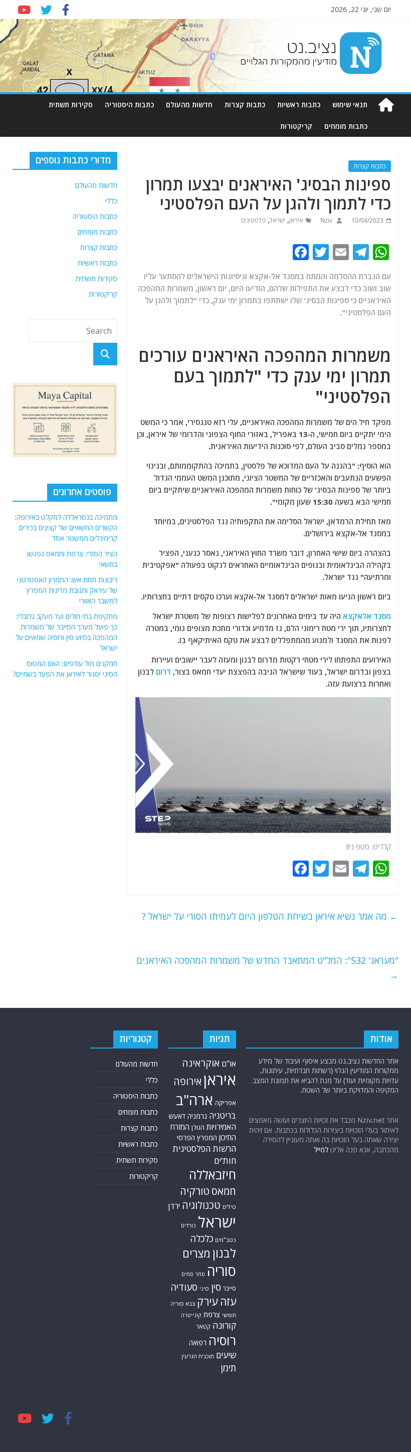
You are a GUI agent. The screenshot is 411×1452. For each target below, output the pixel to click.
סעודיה (183, 1287)
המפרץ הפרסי (197, 1137)
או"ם (229, 1063)
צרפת (211, 1314)
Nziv (325, 220)
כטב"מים (225, 1239)
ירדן (174, 1205)
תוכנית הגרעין (197, 1356)
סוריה (221, 1271)
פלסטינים (253, 220)
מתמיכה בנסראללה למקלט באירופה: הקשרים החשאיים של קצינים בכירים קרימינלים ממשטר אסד (66, 527)
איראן (296, 220)
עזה (228, 1301)
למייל (321, 1149)
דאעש (177, 1116)
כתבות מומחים (345, 126)
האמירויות (221, 1126)
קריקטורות (296, 126)
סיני (204, 1288)
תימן (228, 1367)
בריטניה (222, 1115)
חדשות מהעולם (189, 104)
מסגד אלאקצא (367, 616)
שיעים (226, 1355)
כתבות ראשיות (298, 104)
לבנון (224, 1253)
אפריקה (225, 1102)
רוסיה (222, 1340)
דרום (163, 672)
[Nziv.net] (385, 105)
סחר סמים (193, 1274)
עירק (207, 1301)
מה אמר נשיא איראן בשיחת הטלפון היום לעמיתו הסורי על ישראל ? (270, 916)
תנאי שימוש (349, 104)
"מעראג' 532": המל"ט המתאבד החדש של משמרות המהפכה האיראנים (267, 967)
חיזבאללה (212, 1174)
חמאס (224, 1191)
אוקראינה (201, 1063)
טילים (229, 1206)
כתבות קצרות (245, 104)
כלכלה (201, 1238)
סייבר (229, 1288)
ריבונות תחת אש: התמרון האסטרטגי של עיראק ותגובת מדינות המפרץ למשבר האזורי (67, 590)
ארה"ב (194, 1099)
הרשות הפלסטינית (204, 1148)
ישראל (277, 220)
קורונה (224, 1325)
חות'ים (225, 1160)
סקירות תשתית (71, 104)
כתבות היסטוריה (129, 104)
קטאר (203, 1326)
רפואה (198, 1342)
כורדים (188, 1225)
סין (216, 1287)
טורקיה (195, 1191)
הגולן (197, 1127)
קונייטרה (191, 1315)
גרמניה (197, 1116)
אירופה (187, 1081)
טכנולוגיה (201, 1205)
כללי (111, 200)
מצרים (196, 1253)
